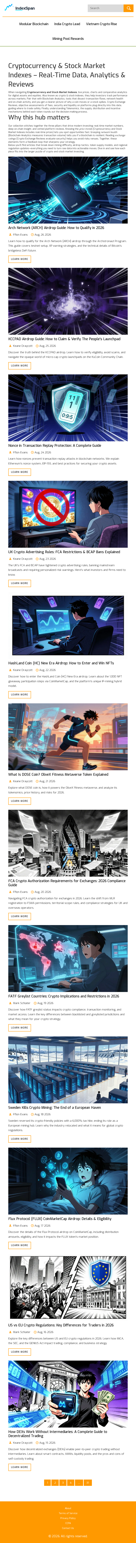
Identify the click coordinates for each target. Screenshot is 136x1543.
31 (87, 1483)
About (68, 1508)
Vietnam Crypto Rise (101, 24)
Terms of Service (68, 1513)
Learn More (19, 259)
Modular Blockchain (33, 24)
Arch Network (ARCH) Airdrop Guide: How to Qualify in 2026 (56, 228)
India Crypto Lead (67, 24)
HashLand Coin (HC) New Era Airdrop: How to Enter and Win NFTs (61, 663)
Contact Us (68, 1528)
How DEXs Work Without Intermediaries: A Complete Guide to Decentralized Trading (57, 1433)
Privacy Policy (68, 1518)
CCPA (68, 1523)
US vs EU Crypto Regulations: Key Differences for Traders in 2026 (61, 1325)
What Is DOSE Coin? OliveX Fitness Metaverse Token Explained (58, 774)
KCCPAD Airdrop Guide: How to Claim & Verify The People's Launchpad (64, 339)
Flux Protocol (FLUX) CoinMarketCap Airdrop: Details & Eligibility (59, 1219)
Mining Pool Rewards (68, 39)
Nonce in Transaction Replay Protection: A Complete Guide (54, 445)
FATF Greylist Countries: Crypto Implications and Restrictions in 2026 (63, 996)
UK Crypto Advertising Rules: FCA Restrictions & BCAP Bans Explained (64, 552)
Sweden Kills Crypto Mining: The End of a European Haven (54, 1107)
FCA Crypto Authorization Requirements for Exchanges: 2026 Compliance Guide (67, 883)
